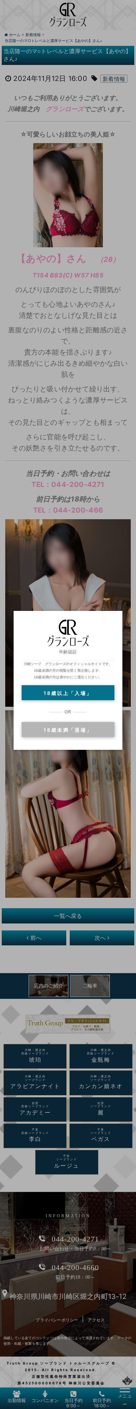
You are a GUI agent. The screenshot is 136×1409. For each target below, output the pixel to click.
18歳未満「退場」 (68, 730)
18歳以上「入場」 (68, 693)
